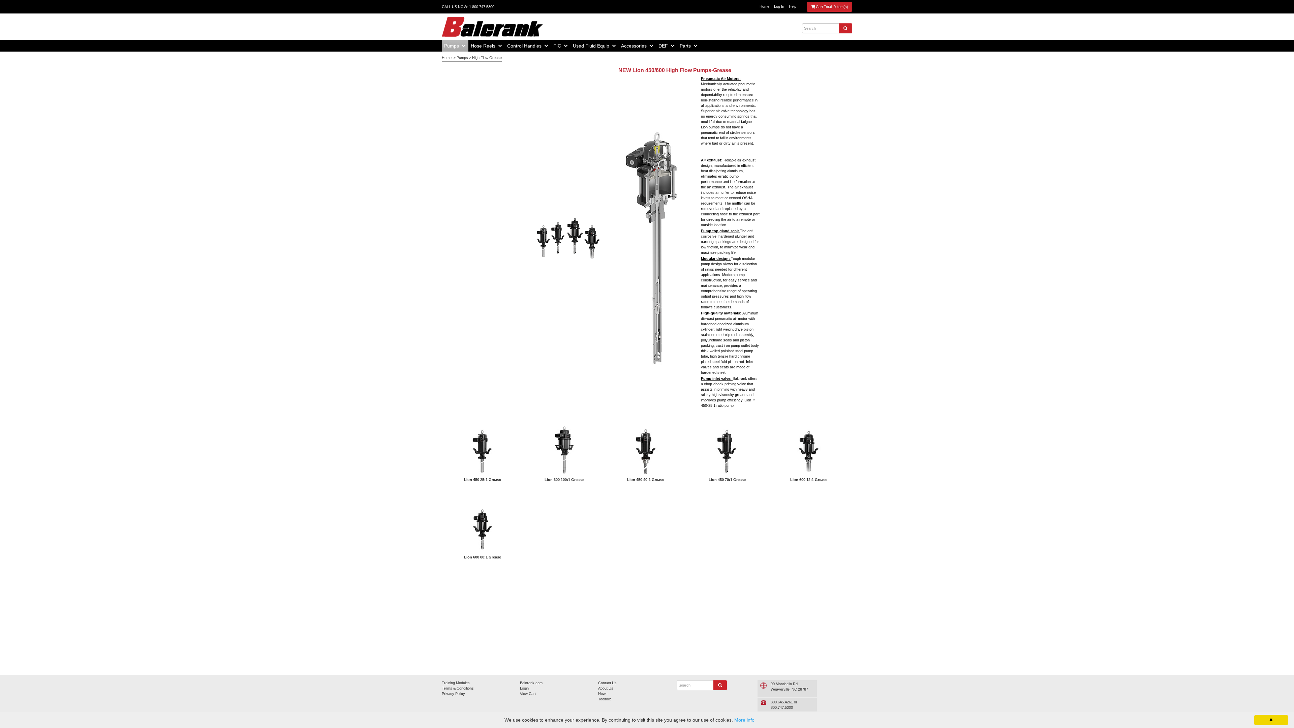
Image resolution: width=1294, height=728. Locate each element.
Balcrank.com (531, 683)
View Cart (528, 694)
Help (792, 6)
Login (524, 688)
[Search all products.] (845, 28)
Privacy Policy (453, 694)
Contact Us (607, 683)
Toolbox (604, 699)
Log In (779, 6)
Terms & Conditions (458, 688)
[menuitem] (454, 46)
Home (764, 6)
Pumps (462, 58)
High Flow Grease (487, 58)
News (603, 694)
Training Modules (456, 683)
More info (744, 720)
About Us (605, 688)
